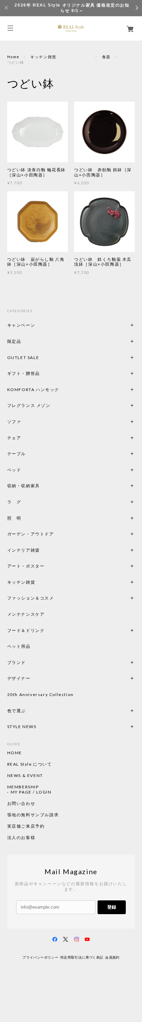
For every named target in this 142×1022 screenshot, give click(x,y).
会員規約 (112, 957)
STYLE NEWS (22, 726)
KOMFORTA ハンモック (33, 389)
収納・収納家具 (42, 485)
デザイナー (19, 678)
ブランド (16, 662)
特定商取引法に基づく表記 (81, 957)
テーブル (16, 453)
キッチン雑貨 (60, 56)
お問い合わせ (21, 803)
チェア (16, 437)
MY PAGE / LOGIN (31, 792)
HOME (14, 752)
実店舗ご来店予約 (26, 826)
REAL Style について (29, 764)
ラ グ (14, 501)
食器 (106, 56)
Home (13, 56)
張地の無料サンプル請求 (33, 815)
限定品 (14, 341)
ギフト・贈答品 (23, 373)
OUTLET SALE (23, 357)
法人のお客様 (21, 837)
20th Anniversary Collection (40, 694)
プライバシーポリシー (40, 957)
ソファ (26, 421)
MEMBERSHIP (23, 787)
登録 (111, 907)
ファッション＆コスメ (30, 598)
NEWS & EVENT (25, 775)
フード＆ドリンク (26, 630)
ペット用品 (19, 646)
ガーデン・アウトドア (30, 533)
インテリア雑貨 (40, 550)
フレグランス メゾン (29, 405)
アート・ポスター (42, 566)
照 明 (14, 518)
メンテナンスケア (26, 614)
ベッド (14, 469)
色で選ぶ (16, 710)
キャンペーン (21, 325)
